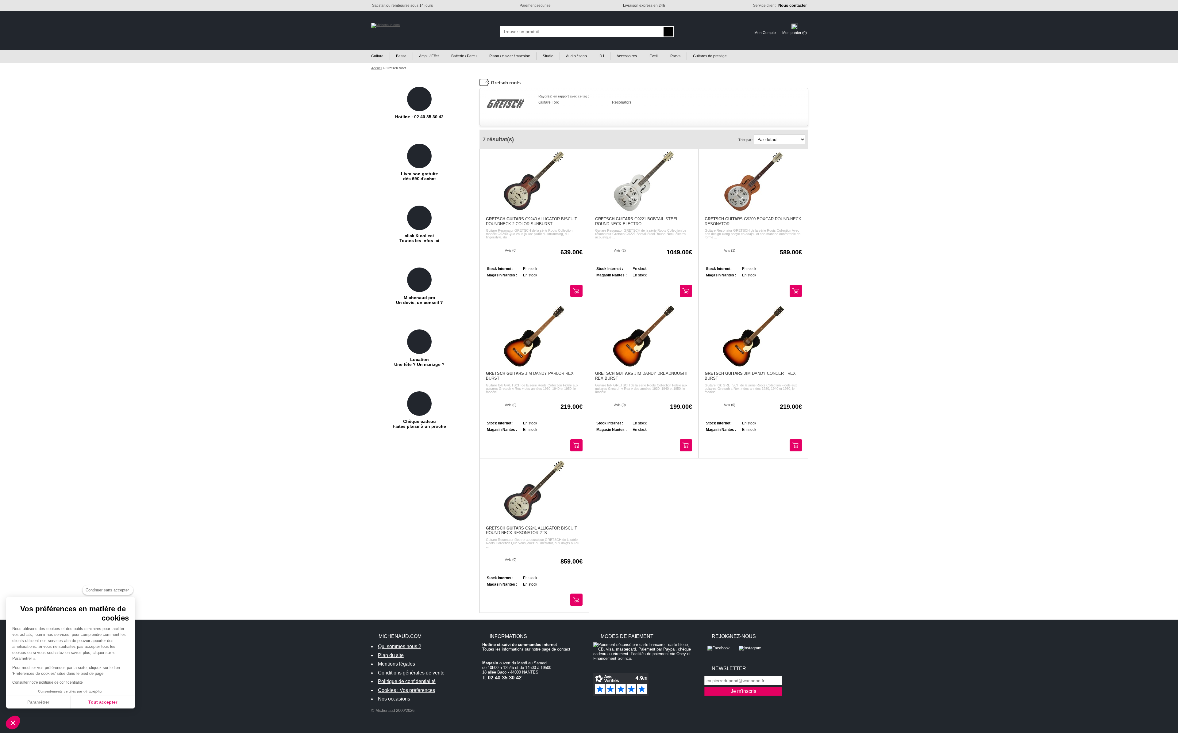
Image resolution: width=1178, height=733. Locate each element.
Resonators (621, 102)
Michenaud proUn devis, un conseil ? (419, 300)
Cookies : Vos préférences (406, 690)
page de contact (556, 649)
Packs (675, 56)
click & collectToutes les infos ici (419, 238)
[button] (13, 722)
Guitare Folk (548, 102)
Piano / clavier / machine (509, 56)
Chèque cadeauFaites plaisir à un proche (419, 424)
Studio (548, 56)
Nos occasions (394, 698)
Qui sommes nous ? (399, 646)
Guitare (377, 56)
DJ (601, 56)
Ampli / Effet (429, 56)
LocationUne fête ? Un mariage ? (419, 362)
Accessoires (627, 56)
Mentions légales (396, 664)
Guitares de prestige (710, 56)
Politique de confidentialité (407, 681)
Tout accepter (102, 702)
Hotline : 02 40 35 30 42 (419, 116)
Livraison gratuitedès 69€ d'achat (419, 176)
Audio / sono (576, 56)
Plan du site (391, 655)
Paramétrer (38, 702)
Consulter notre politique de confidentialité (47, 682)
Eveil (653, 56)
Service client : (780, 5)
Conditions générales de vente (411, 672)
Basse (401, 56)
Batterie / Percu (464, 56)
